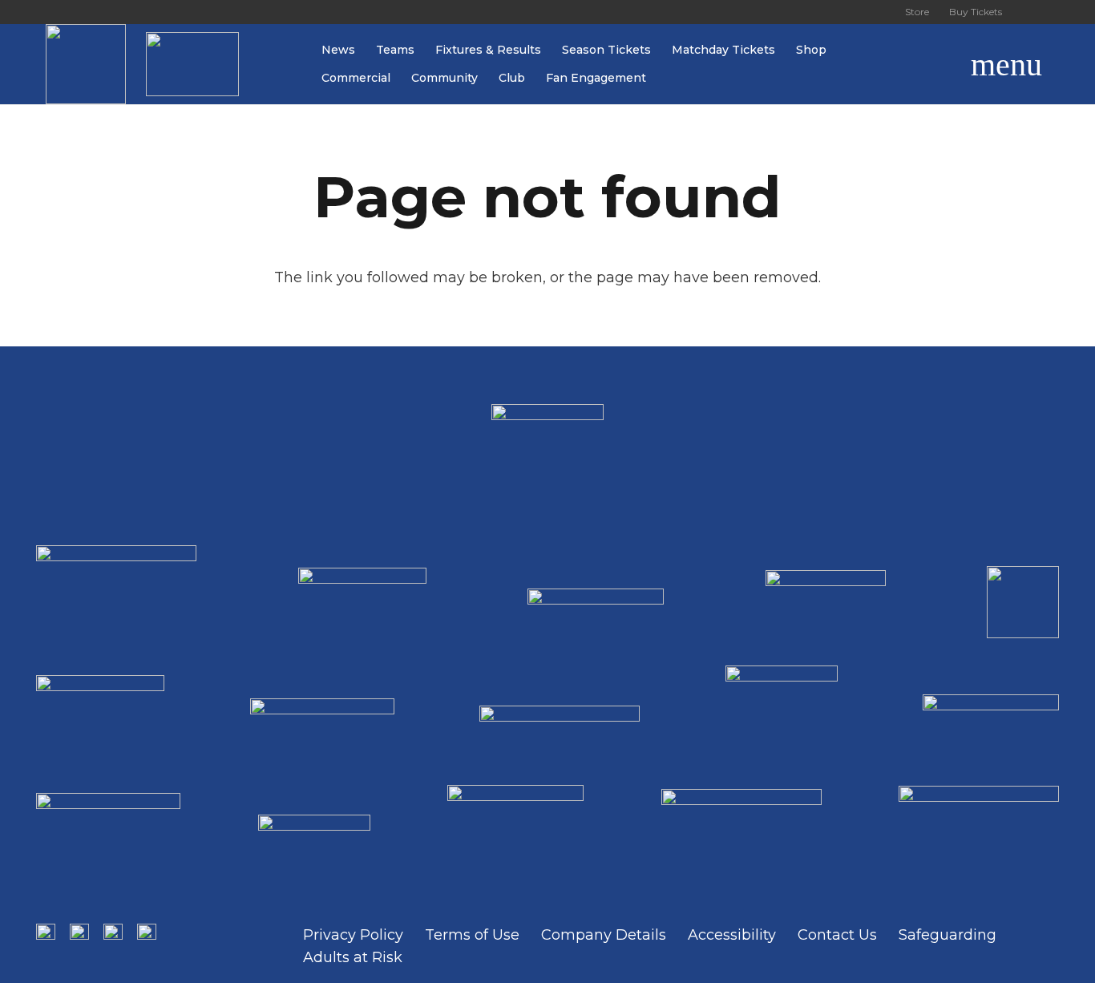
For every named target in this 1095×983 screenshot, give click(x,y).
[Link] (86, 64)
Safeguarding (947, 935)
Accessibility (732, 935)
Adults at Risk (352, 957)
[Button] (1031, 12)
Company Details (603, 935)
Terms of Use (472, 935)
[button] (933, 64)
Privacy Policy (353, 935)
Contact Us (837, 935)
